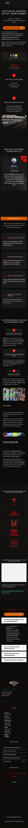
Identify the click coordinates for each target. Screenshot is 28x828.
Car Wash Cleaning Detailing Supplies (11, 747)
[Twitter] (6, 773)
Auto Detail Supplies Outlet (8, 689)
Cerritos (8, 593)
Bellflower (17, 591)
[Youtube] (9, 773)
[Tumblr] (24, 773)
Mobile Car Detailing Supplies (10, 754)
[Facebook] (3, 773)
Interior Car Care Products (15, 256)
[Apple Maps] (15, 776)
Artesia (3, 591)
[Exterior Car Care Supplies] (4, 238)
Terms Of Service (7, 761)
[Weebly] (12, 776)
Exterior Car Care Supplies (15, 237)
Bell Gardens (11, 591)
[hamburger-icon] (24, 3)
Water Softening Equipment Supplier (11, 757)
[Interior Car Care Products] (4, 257)
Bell (7, 591)
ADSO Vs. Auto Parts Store (9, 751)
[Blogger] (21, 773)
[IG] (12, 773)
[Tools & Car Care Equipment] (4, 276)
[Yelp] (18, 773)
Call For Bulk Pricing (14, 218)
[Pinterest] (15, 773)
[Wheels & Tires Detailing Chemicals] (4, 295)
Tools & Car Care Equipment (15, 275)
